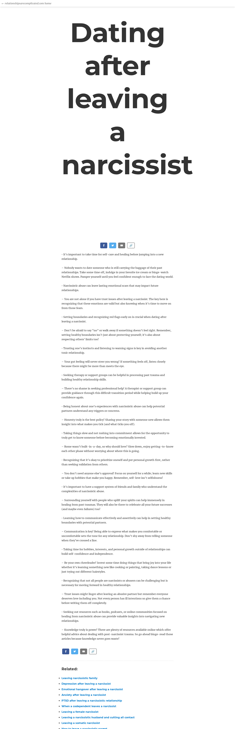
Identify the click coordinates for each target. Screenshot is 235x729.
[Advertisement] (118, 219)
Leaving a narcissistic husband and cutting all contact (98, 717)
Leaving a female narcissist (80, 711)
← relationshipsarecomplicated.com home (26, 3)
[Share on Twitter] (112, 245)
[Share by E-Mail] (121, 245)
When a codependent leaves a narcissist (89, 706)
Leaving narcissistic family (80, 678)
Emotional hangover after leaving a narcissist (92, 689)
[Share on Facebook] (103, 245)
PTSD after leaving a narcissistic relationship (92, 700)
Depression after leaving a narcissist (86, 683)
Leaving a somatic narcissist (81, 723)
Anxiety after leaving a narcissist (84, 694)
